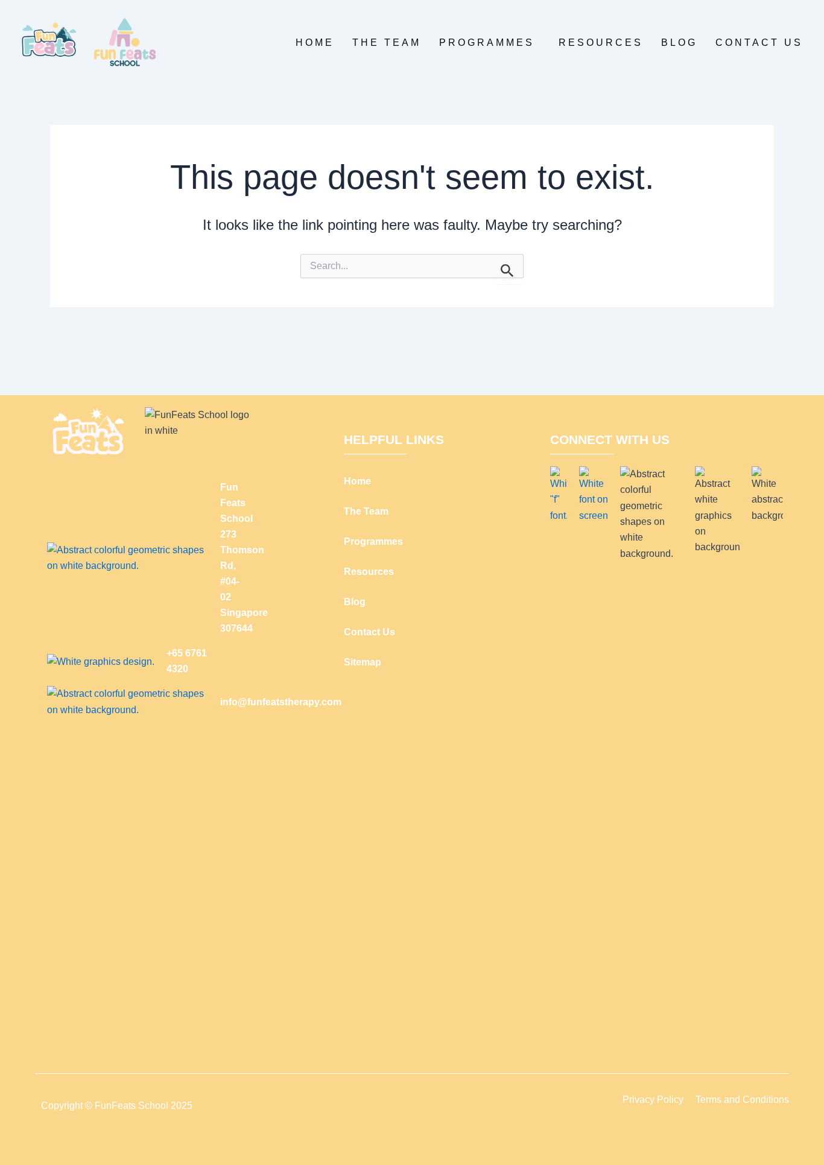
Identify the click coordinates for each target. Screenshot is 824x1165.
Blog (679, 42)
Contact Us (759, 42)
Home (315, 42)
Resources (601, 42)
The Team (386, 42)
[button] (490, 43)
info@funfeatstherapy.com (280, 702)
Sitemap (362, 662)
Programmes (486, 42)
